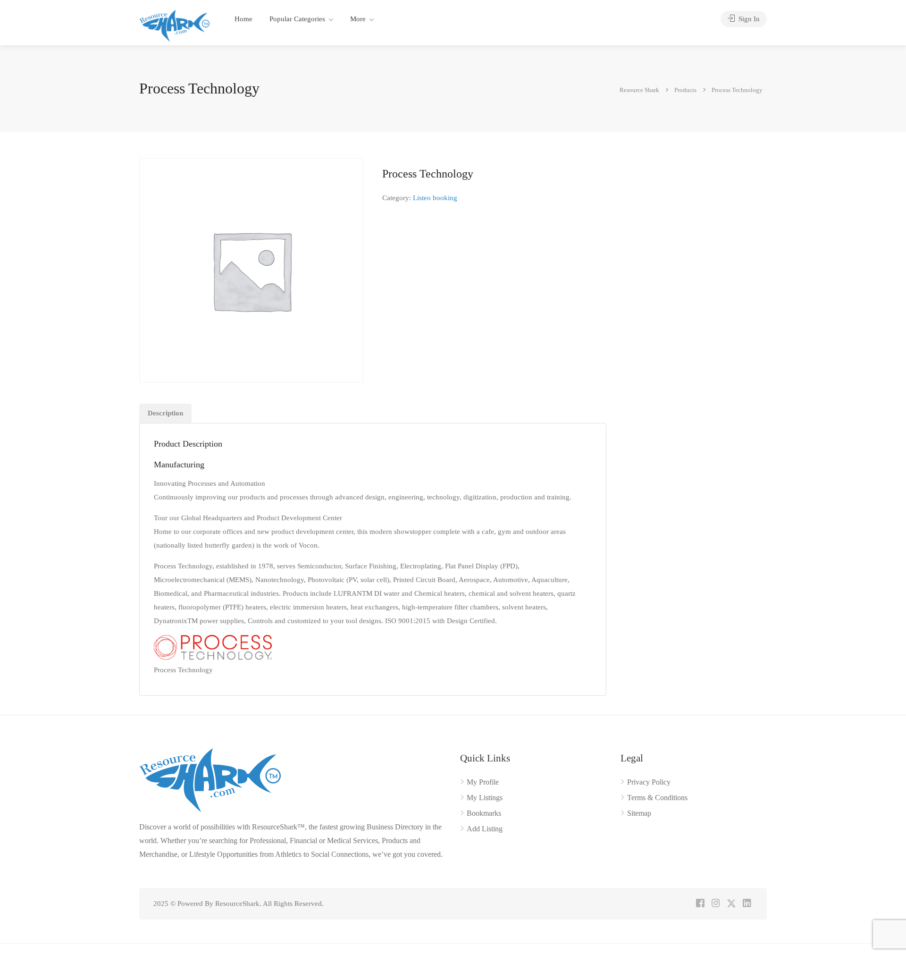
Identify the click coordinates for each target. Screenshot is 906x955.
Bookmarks (484, 813)
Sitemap (639, 813)
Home (243, 19)
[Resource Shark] (174, 25)
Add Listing (485, 829)
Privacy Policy (649, 782)
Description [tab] (165, 413)
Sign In (748, 19)
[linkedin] (747, 904)
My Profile (483, 782)
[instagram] (715, 904)
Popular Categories (297, 19)
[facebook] (700, 904)
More (358, 19)
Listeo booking (435, 198)
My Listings (485, 798)
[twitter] (731, 904)
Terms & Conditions (657, 798)
